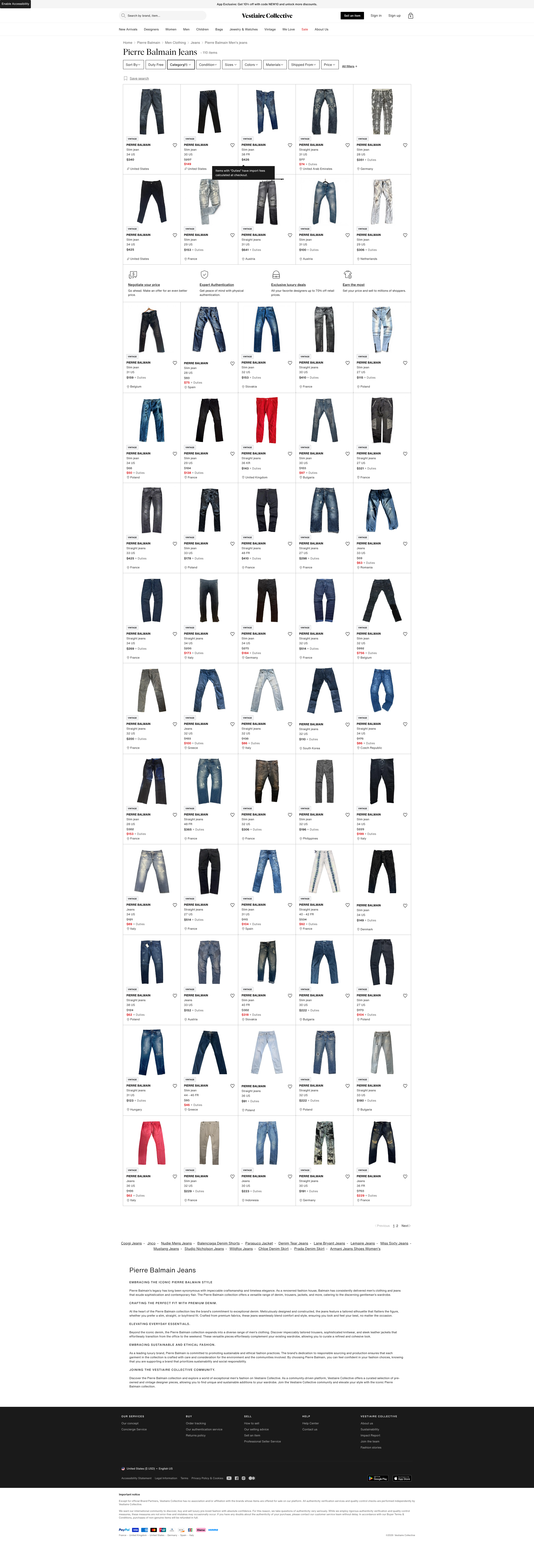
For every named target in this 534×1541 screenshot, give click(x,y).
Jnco (151, 1243)
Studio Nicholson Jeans (204, 1248)
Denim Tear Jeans (293, 1243)
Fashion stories (371, 1447)
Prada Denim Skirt (309, 1248)
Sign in (376, 15)
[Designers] (162, 29)
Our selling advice (256, 1429)
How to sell (251, 1423)
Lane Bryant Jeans (329, 1243)
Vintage (270, 29)
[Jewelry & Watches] (261, 29)
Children (202, 29)
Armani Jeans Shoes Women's (355, 1248)
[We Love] (298, 29)
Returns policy (195, 1435)
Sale (305, 29)
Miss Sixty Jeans (394, 1243)
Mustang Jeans (166, 1248)
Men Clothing (175, 42)
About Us (321, 29)
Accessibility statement (136, 1478)
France (122, 1535)
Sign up (394, 15)
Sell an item (352, 15)
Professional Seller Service (262, 1441)
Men (186, 29)
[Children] (212, 29)
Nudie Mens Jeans (176, 1243)
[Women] (179, 29)
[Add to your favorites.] (174, 145)
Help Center (310, 1423)
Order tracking (196, 1423)
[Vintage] (279, 29)
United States (157, 1535)
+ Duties (311, 164)
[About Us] (331, 29)
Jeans (195, 42)
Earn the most (354, 284)
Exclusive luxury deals (288, 284)
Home (127, 42)
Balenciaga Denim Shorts (218, 1243)
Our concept (130, 1423)
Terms (184, 1478)
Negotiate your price (144, 284)
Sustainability (370, 1429)
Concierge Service (134, 1429)
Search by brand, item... (144, 15)
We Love (288, 29)
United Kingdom (138, 1535)
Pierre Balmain (148, 42)
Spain (183, 1535)
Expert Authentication (217, 284)
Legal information (166, 1478)
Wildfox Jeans (241, 1248)
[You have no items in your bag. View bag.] (411, 16)
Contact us (309, 1429)
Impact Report (370, 1435)
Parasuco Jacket (259, 1243)
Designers (151, 29)
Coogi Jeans (131, 1243)
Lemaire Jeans (363, 1243)
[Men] (193, 29)
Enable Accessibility (15, 4)
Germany (172, 1535)
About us (367, 1423)
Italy (191, 1535)
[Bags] (226, 29)
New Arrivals (128, 29)
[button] (411, 16)
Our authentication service (204, 1429)
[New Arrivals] (140, 29)
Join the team (370, 1441)
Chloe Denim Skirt (273, 1248)
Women (170, 29)
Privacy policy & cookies (207, 1478)
